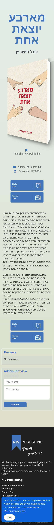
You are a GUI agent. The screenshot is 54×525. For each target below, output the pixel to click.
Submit (15, 404)
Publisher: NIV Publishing (27, 153)
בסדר (9, 517)
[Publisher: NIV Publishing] (27, 150)
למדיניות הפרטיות (17, 511)
